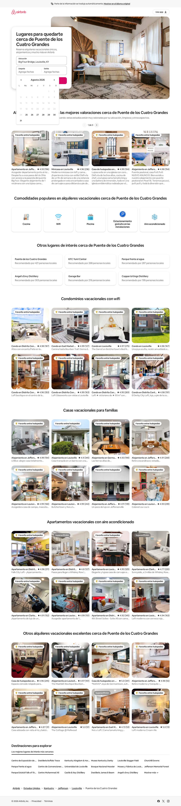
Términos (48, 801)
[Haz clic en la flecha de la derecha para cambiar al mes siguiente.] (54, 80)
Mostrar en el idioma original (117, 3)
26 (32, 114)
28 (43, 114)
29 (49, 114)
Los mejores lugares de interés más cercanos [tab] (32, 751)
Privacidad (36, 801)
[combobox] (41, 62)
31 (21, 120)
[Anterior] (84, 125)
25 (26, 114)
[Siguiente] (96, 125)
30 (54, 114)
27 (37, 114)
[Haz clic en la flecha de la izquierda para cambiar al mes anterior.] (21, 80)
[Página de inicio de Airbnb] (18, 11)
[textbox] (28, 72)
